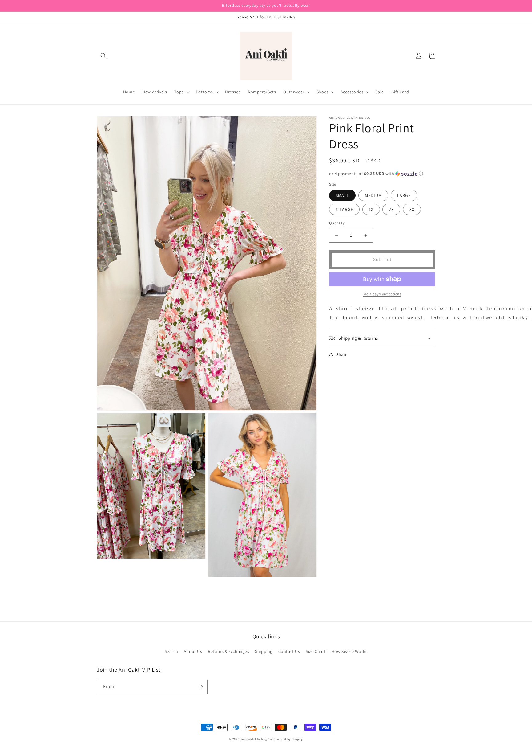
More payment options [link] (382, 294)
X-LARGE (344, 209)
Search (171, 651)
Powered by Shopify (288, 739)
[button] (103, 56)
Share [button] (342, 354)
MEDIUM (373, 195)
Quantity (337, 223)
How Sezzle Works (350, 651)
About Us (193, 651)
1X (371, 209)
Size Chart (316, 651)
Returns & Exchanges (228, 651)
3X (411, 209)
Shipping (263, 651)
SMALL (342, 195)
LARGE (404, 195)
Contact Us (289, 651)
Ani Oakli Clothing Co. (257, 739)
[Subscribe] (200, 687)
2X (391, 209)
